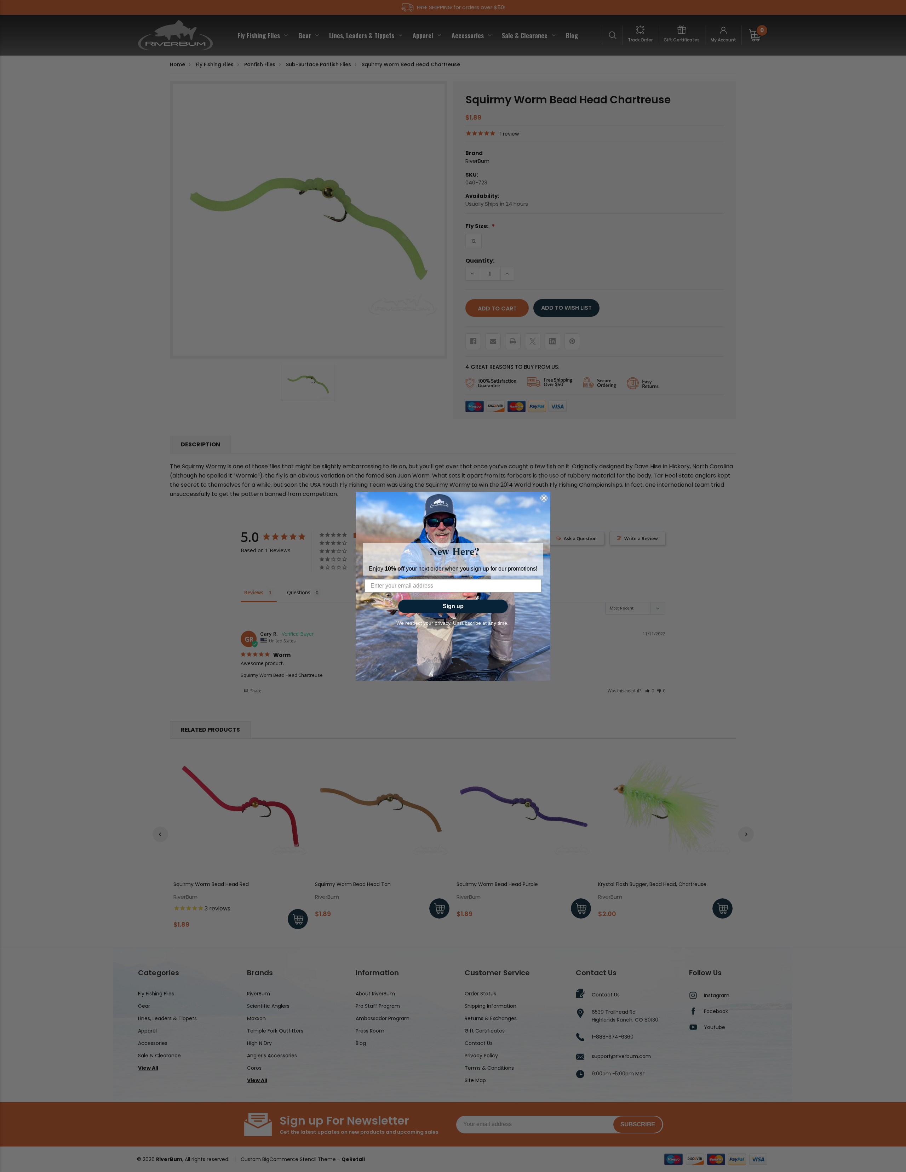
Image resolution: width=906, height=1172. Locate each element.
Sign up (453, 606)
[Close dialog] (543, 498)
